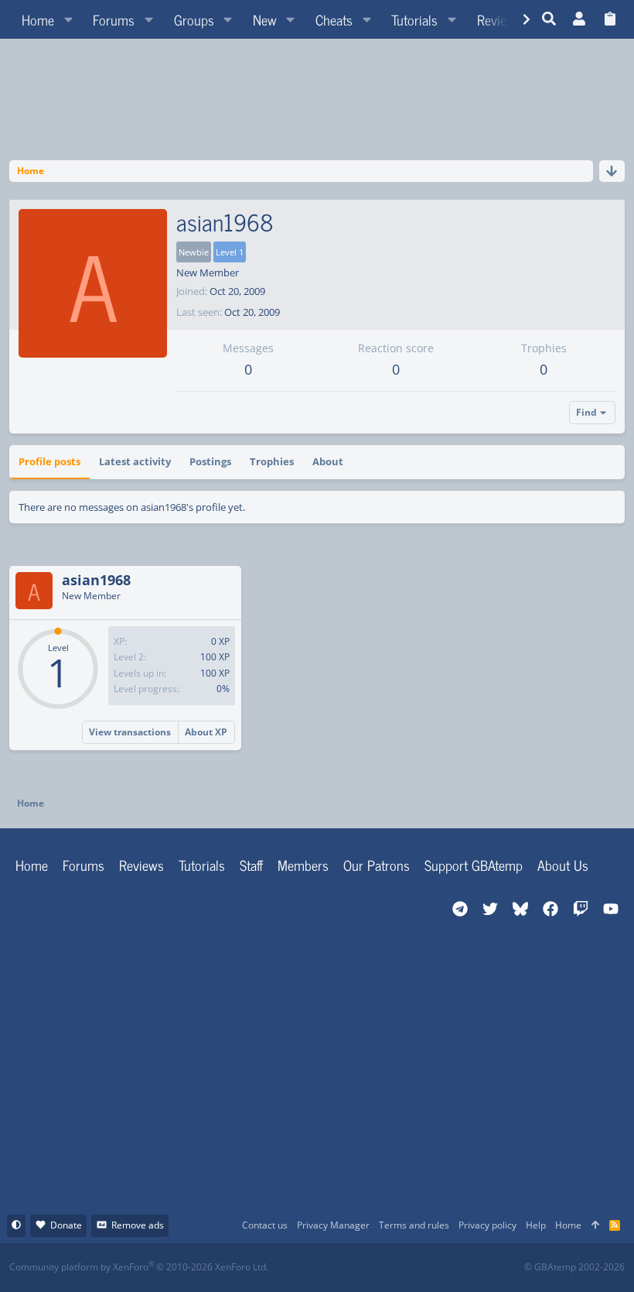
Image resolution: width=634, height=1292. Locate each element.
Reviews (141, 864)
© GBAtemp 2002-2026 (574, 1267)
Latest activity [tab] (135, 461)
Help (536, 1225)
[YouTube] (466, 1267)
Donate (66, 1225)
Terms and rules (414, 1225)
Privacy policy (487, 1225)
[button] (68, 19)
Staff (251, 864)
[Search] (549, 19)
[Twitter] (432, 1267)
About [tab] (327, 461)
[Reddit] (364, 1267)
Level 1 (230, 252)
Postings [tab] (210, 461)
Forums (83, 864)
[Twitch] (398, 1267)
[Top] (595, 1226)
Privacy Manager (333, 1225)
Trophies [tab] (272, 461)
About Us (562, 864)
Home (31, 864)
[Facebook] (330, 1267)
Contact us (265, 1225)
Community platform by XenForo (138, 1266)
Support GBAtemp (473, 864)
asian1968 (96, 580)
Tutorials (202, 864)
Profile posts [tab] (49, 461)
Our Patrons (376, 864)
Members (303, 864)
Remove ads (137, 1225)
